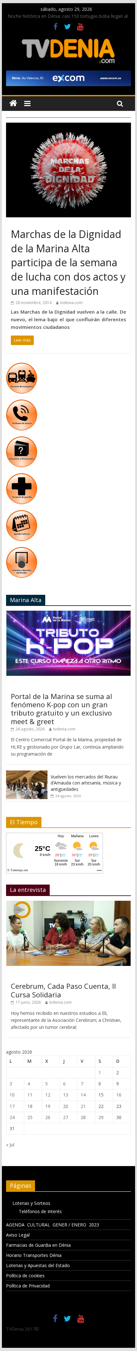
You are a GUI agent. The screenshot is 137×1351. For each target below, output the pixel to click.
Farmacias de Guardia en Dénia (38, 1245)
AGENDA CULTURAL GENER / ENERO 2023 (52, 1225)
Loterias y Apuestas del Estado (38, 1265)
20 (65, 1106)
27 (65, 1117)
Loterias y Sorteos (31, 1203)
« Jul (10, 1145)
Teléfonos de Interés (40, 1211)
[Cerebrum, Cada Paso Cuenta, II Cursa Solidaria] (68, 904)
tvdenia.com (71, 302)
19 (47, 1106)
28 (83, 1117)
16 (118, 1095)
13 (65, 1095)
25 (29, 1117)
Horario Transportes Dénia (33, 1255)
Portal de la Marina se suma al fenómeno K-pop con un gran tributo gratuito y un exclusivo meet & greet (61, 708)
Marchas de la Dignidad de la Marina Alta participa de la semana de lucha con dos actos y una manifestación (68, 262)
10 (12, 1095)
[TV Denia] (13, 103)
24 (12, 1117)
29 (101, 1117)
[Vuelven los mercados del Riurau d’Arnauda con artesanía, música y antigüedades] (26, 774)
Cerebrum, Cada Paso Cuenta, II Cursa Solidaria (63, 990)
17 (12, 1106)
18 (29, 1106)
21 (83, 1106)
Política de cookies (25, 1276)
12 (47, 1095)
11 (29, 1095)
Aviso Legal (18, 1235)
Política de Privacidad (28, 1286)
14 (83, 1095)
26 (47, 1117)
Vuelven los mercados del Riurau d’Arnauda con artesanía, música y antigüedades (86, 783)
